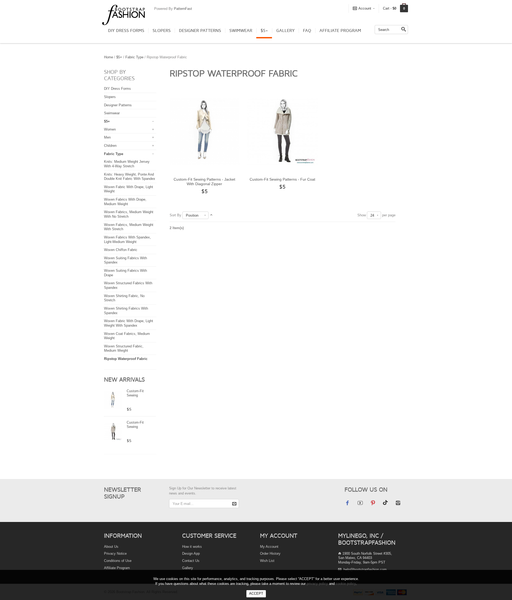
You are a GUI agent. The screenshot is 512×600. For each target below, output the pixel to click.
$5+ (264, 30)
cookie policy (346, 584)
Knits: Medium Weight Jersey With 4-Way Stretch (127, 164)
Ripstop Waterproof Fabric (125, 359)
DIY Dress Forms (126, 30)
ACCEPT (256, 593)
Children (110, 146)
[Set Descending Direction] (211, 215)
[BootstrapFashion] (123, 15)
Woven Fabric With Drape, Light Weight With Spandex (128, 323)
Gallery (285, 30)
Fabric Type (134, 57)
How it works (192, 547)
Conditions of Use (117, 561)
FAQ (307, 30)
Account (364, 8)
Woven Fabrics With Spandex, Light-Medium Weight (127, 239)
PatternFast (183, 9)
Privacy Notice (115, 554)
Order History (270, 554)
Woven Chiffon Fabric (120, 250)
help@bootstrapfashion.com (365, 569)
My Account (269, 547)
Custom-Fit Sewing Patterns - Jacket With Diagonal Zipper (204, 181)
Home (108, 57)
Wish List (267, 561)
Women (110, 129)
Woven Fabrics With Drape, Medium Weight (125, 201)
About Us (111, 547)
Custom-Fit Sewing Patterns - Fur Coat (135, 428)
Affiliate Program (340, 30)
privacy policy (317, 584)
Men (107, 137)
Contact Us (190, 561)
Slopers (162, 30)
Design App (191, 554)
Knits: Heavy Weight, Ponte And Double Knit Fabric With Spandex (129, 176)
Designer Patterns (200, 30)
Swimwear (240, 30)
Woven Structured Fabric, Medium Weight (123, 348)
